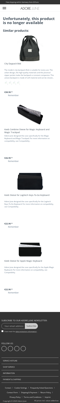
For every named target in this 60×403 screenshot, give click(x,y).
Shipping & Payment (29, 392)
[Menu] (4, 8)
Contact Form (12, 392)
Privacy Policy (15, 397)
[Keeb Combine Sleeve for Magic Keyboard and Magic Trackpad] (30, 114)
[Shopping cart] (55, 8)
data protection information (26, 331)
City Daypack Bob (12, 63)
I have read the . (21, 331)
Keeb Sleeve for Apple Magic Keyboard (23, 260)
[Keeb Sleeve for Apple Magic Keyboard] (30, 246)
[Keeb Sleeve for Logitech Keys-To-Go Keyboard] (30, 180)
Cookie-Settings (20, 388)
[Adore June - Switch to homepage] (29, 8)
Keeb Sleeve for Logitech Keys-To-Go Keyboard (27, 195)
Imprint (48, 397)
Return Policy (45, 392)
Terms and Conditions (33, 397)
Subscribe (31, 326)
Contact (8, 388)
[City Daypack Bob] (30, 48)
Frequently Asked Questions (41, 388)
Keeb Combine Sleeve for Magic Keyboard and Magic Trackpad (27, 131)
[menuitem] (4, 8)
